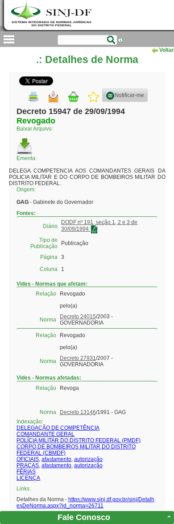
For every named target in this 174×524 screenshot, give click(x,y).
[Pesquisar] (111, 40)
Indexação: (30, 421)
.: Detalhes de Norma (87, 59)
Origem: (26, 189)
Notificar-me (129, 95)
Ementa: (27, 158)
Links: (24, 489)
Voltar (166, 50)
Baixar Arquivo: (35, 129)
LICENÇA (28, 478)
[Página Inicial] (52, 15)
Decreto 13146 (78, 412)
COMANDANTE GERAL (46, 434)
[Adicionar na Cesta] (73, 96)
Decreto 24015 (78, 316)
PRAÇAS (28, 465)
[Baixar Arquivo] (25, 146)
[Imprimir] (33, 96)
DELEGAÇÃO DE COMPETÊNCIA (58, 428)
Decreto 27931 (78, 358)
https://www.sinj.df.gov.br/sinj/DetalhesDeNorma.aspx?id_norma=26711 (85, 502)
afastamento (56, 459)
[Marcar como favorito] (93, 96)
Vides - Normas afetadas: (49, 378)
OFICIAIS (28, 459)
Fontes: (26, 213)
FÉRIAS (26, 472)
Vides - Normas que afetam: (52, 283)
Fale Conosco (84, 517)
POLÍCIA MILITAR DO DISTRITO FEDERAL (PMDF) (79, 440)
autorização (88, 459)
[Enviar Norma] (53, 96)
